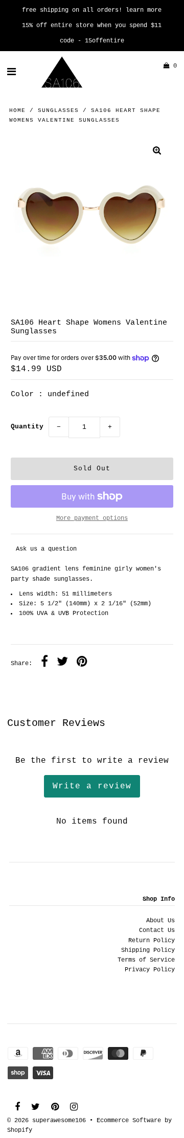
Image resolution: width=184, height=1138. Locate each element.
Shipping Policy (148, 950)
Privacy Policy (150, 969)
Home (17, 110)
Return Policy (151, 940)
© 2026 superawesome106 (46, 1120)
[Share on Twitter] (62, 663)
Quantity (27, 426)
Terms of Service (146, 960)
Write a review (92, 786)
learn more (144, 10)
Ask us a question (46, 549)
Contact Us (157, 930)
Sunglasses (58, 110)
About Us (160, 920)
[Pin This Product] (82, 663)
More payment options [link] (92, 518)
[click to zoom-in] (157, 152)
